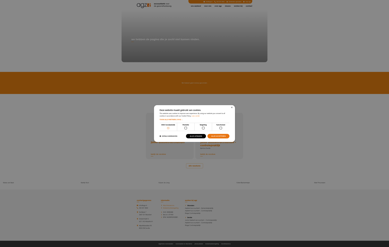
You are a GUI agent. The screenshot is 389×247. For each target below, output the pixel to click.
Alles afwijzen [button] (196, 136)
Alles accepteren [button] (218, 136)
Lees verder (196, 116)
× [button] (231, 107)
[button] (194, 119)
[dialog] (194, 123)
